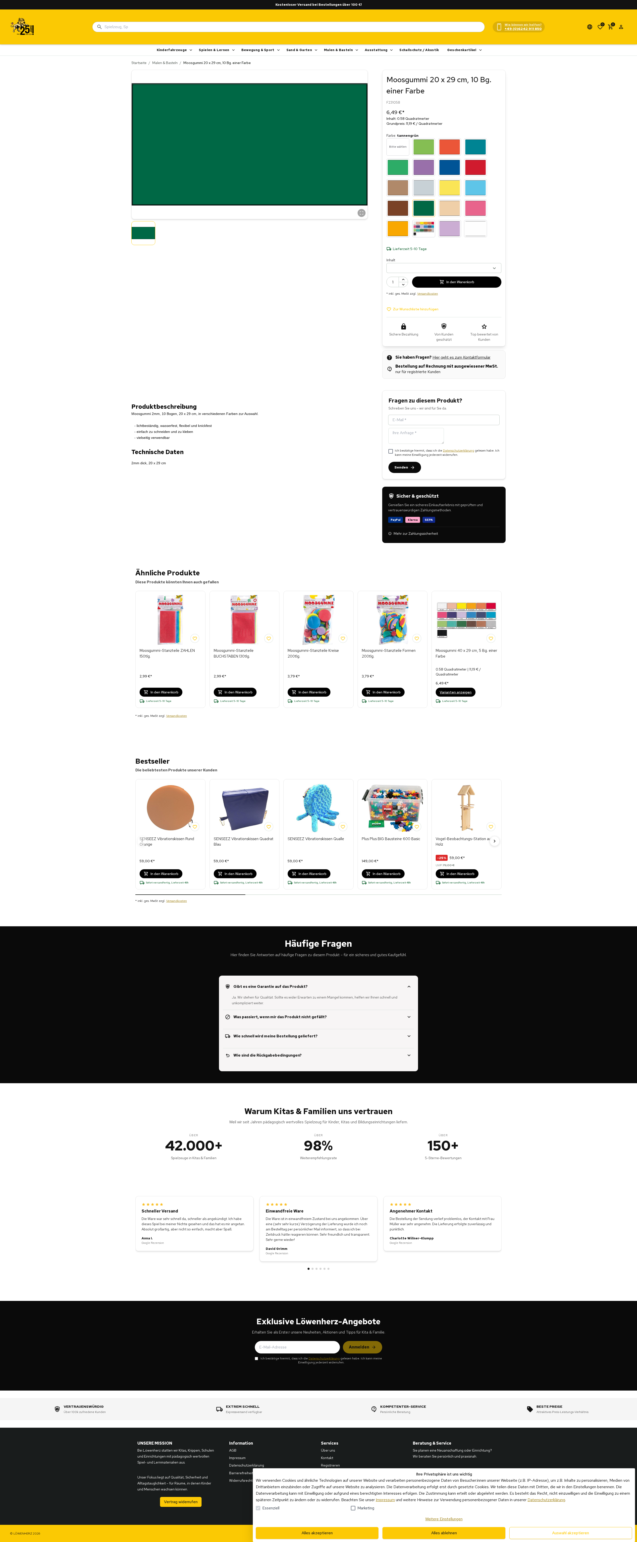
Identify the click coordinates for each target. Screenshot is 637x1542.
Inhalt (390, 260)
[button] (250, 144)
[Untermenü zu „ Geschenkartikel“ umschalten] (480, 50)
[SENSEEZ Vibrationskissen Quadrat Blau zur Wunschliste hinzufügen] (268, 826)
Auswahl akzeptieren (570, 1533)
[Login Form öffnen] (621, 27)
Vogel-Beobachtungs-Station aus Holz (464, 841)
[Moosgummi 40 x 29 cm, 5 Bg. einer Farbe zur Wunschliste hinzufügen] (490, 638)
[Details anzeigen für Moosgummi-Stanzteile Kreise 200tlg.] (318, 620)
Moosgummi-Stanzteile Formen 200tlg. (389, 653)
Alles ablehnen (444, 1533)
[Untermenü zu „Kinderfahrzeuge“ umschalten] (191, 50)
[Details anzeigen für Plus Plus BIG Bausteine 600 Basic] (393, 808)
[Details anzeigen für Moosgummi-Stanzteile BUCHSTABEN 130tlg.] (244, 620)
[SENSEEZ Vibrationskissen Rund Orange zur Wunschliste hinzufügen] (194, 826)
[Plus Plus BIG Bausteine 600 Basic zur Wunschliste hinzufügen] (416, 826)
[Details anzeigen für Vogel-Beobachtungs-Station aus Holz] (466, 808)
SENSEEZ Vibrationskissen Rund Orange (167, 841)
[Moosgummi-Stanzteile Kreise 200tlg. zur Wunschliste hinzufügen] (342, 638)
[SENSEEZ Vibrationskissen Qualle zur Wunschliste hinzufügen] (342, 826)
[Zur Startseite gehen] (22, 26)
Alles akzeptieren (317, 1533)
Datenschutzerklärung (458, 451)
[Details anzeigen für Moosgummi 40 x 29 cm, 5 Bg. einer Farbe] (466, 620)
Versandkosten (427, 294)
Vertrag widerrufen (181, 1501)
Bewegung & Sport (257, 50)
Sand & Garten (299, 50)
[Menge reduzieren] (403, 284)
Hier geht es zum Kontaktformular (461, 357)
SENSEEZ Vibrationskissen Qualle (316, 838)
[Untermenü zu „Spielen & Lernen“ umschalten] (233, 50)
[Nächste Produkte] (495, 841)
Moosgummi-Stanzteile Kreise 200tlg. (313, 653)
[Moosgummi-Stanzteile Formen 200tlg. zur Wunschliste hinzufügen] (416, 638)
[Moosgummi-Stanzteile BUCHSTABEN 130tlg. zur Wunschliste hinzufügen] (268, 638)
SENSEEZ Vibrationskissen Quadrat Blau (243, 841)
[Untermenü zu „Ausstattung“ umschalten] (391, 50)
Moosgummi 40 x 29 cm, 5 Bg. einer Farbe (466, 653)
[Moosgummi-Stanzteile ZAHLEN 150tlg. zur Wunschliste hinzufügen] (194, 638)
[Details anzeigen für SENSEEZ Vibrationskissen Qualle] (318, 808)
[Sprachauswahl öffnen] (590, 27)
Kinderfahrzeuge (172, 50)
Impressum (385, 1499)
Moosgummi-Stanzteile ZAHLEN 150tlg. (167, 653)
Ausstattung (376, 50)
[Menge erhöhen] (403, 279)
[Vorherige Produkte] (142, 841)
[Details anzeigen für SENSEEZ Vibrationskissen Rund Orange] (170, 808)
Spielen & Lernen (214, 50)
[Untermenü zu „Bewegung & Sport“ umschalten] (278, 50)
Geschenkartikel (462, 50)
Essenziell (270, 1508)
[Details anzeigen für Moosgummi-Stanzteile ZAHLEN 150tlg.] (170, 620)
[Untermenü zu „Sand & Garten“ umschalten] (316, 50)
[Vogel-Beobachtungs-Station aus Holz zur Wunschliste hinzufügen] (490, 826)
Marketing (365, 1508)
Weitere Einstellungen (444, 1519)
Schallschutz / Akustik (419, 50)
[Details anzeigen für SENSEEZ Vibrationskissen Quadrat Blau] (244, 808)
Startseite (139, 63)
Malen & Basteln (338, 50)
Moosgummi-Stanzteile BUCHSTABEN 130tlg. (234, 653)
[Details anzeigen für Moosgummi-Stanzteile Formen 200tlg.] (393, 620)
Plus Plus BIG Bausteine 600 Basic (391, 838)
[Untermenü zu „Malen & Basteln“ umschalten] (357, 50)
